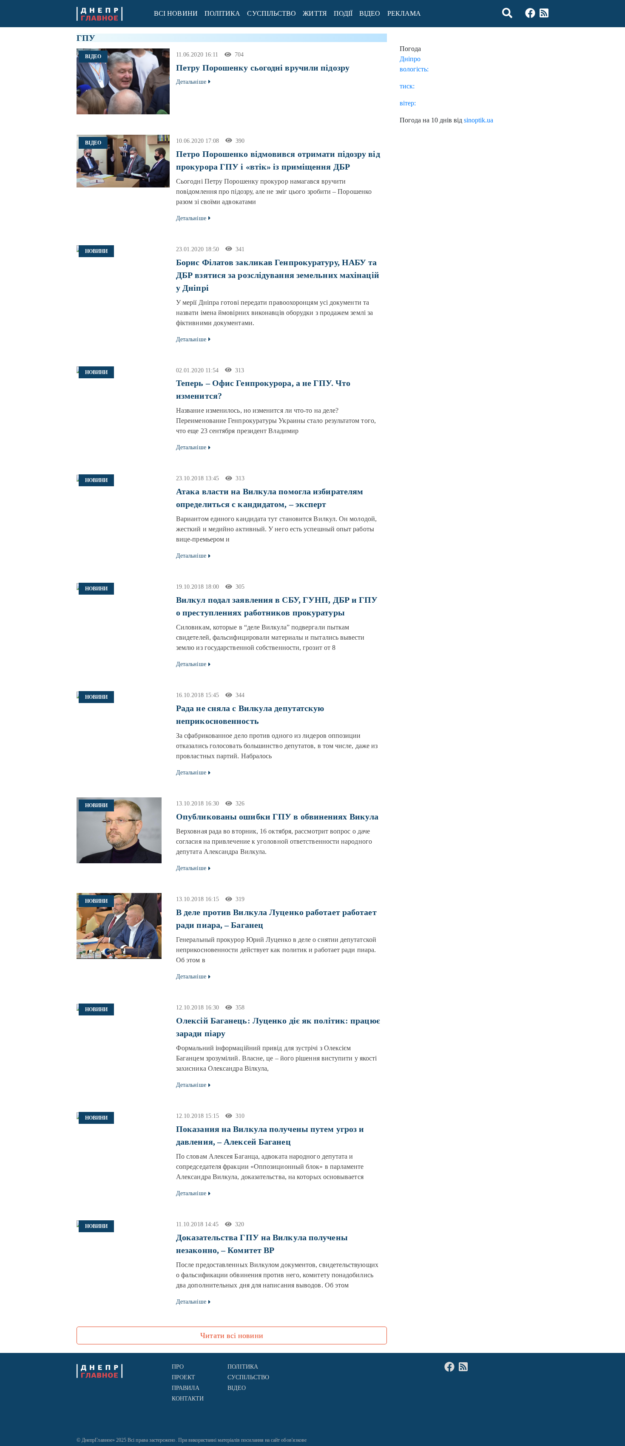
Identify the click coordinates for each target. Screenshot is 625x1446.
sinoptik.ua (478, 120)
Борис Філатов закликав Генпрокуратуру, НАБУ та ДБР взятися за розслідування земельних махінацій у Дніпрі (277, 275)
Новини (96, 251)
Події (343, 13)
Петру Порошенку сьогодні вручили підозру (262, 67)
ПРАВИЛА (186, 1388)
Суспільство (271, 13)
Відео (369, 13)
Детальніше (191, 82)
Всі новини (176, 13)
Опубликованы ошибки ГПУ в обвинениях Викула (277, 816)
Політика (223, 13)
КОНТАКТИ (188, 1398)
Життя (315, 13)
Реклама (404, 13)
